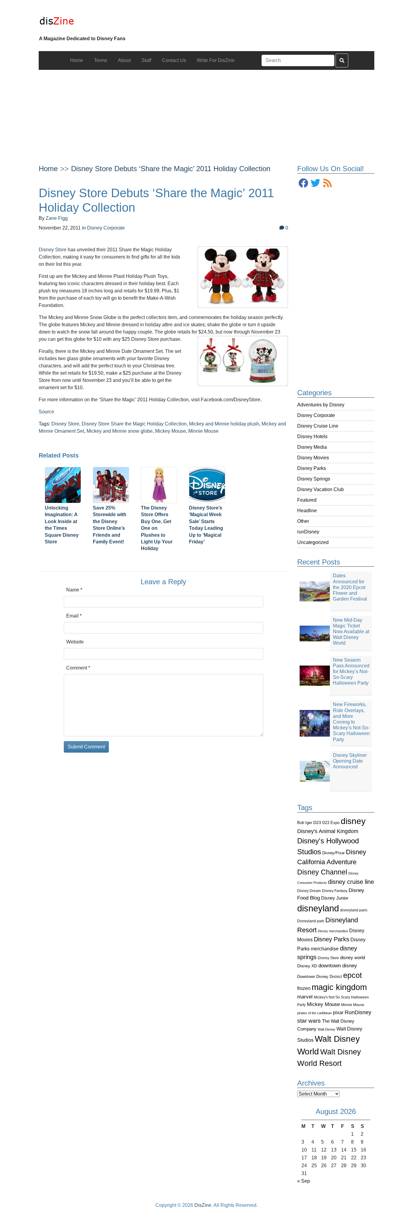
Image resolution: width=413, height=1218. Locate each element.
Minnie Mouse (352, 1005)
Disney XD (307, 965)
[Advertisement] (206, 112)
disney (353, 821)
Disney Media (312, 447)
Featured (307, 500)
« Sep (303, 1181)
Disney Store (328, 958)
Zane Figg (57, 218)
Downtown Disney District (319, 976)
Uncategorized (313, 542)
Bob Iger (304, 823)
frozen (304, 988)
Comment (78, 667)
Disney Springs (313, 478)
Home (48, 168)
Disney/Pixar (333, 853)
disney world (352, 957)
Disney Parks (311, 468)
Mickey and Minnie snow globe (119, 431)
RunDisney (358, 1012)
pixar (338, 1012)
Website (75, 641)
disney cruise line (351, 881)
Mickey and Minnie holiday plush (224, 423)
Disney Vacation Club (320, 489)
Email (74, 615)
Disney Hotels (312, 436)
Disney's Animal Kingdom (327, 831)
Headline (307, 510)
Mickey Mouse (323, 1004)
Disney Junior (334, 897)
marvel (305, 997)
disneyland (318, 908)
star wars (309, 1021)
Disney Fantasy (334, 891)
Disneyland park (310, 921)
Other (303, 521)
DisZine (202, 1205)
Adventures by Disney (320, 404)
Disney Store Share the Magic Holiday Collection (134, 423)
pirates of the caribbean (314, 1013)
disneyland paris (353, 910)
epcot (352, 975)
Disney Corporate (316, 415)
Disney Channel (322, 872)
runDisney (308, 531)
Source (46, 411)
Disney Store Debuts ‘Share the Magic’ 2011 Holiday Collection (170, 168)
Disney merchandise (333, 931)
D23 (317, 822)
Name (74, 589)
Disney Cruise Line (317, 425)
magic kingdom (339, 987)
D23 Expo (331, 822)
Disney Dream (309, 891)
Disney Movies (313, 457)
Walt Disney (326, 1029)
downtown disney (337, 966)
